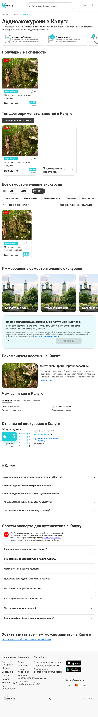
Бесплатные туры (10, 406)
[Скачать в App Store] (73, 663)
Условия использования (26, 676)
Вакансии (23, 665)
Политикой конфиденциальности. (47, 336)
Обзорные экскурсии (12, 410)
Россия (15, 14)
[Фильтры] (4, 191)
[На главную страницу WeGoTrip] (9, 5)
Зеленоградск (9, 682)
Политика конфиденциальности (29, 682)
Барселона (7, 671)
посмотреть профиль (52, 538)
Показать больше (46, 381)
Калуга (25, 14)
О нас (21, 662)
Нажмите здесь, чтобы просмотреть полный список (26, 639)
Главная (5, 14)
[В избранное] (34, 60)
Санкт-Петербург (7, 663)
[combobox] (51, 6)
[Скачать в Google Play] (73, 670)
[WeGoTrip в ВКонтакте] (49, 698)
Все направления (9, 687)
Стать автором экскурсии (47, 662)
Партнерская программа (47, 665)
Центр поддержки (24, 670)
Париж (5, 675)
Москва (6, 668)
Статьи (37, 683)
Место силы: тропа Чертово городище (64, 366)
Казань (5, 679)
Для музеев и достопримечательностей (48, 670)
